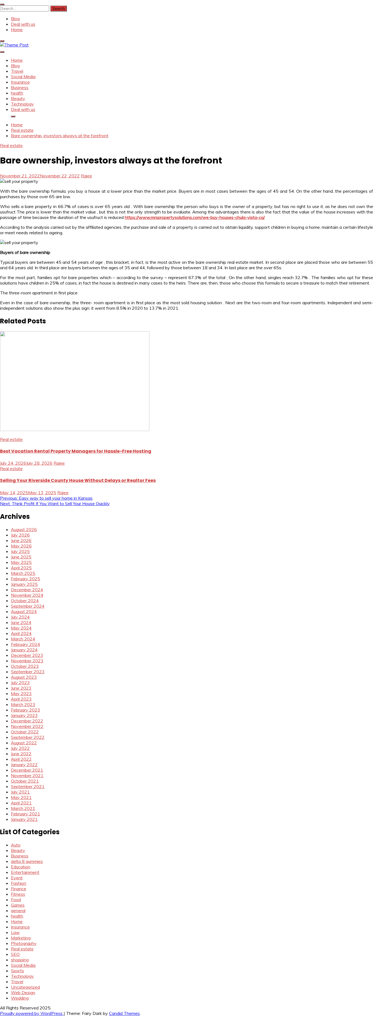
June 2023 (21, 688)
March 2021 (23, 808)
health (17, 93)
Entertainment (25, 872)
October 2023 (25, 666)
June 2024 (21, 622)
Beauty (18, 98)
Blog (15, 18)
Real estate (11, 145)
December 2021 (27, 770)
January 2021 (24, 819)
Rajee (86, 175)
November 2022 (27, 726)
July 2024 (20, 617)
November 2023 (27, 660)
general (18, 910)
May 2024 (21, 628)
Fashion (18, 883)
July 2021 (20, 792)
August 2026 (24, 529)
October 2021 (25, 781)
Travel (17, 71)
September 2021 (28, 786)
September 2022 (28, 737)
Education (20, 866)
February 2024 (25, 644)
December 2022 (27, 721)
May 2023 (21, 693)
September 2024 (28, 606)
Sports (17, 970)
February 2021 (25, 813)
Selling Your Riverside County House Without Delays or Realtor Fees (78, 480)
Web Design (23, 992)
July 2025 (20, 551)
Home (17, 29)
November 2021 (27, 775)
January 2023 (24, 715)
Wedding (20, 998)
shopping (20, 959)
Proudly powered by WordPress (32, 1013)
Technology (22, 104)
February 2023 (25, 710)
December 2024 (27, 589)
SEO (15, 954)
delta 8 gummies (27, 861)
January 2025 (24, 584)
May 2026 (21, 546)
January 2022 (24, 764)
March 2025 (23, 573)
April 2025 (21, 567)
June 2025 (21, 557)
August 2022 (24, 742)
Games (18, 905)
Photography (24, 943)
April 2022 (21, 759)
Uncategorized (25, 987)
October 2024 (25, 600)
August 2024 (24, 611)
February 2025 (25, 578)
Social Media (23, 76)
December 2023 (27, 655)
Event (17, 877)
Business (19, 87)
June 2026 (21, 540)
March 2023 (23, 704)
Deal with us (23, 24)
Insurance (20, 82)
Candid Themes (124, 1013)
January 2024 (24, 649)
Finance (18, 888)
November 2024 (27, 595)
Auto (15, 845)
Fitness (18, 894)
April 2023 (21, 699)
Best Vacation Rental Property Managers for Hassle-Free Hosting (75, 451)
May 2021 (21, 797)
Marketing (21, 938)
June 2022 (21, 753)
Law (15, 932)
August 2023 (24, 677)
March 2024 (23, 639)
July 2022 (20, 748)
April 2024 (21, 633)
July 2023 (20, 682)
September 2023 (28, 671)
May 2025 (21, 562)
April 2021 (21, 803)
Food (16, 899)
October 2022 (25, 731)
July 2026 (20, 535)
